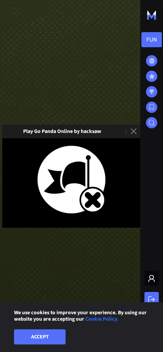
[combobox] (151, 39)
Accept (40, 337)
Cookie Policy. (101, 319)
